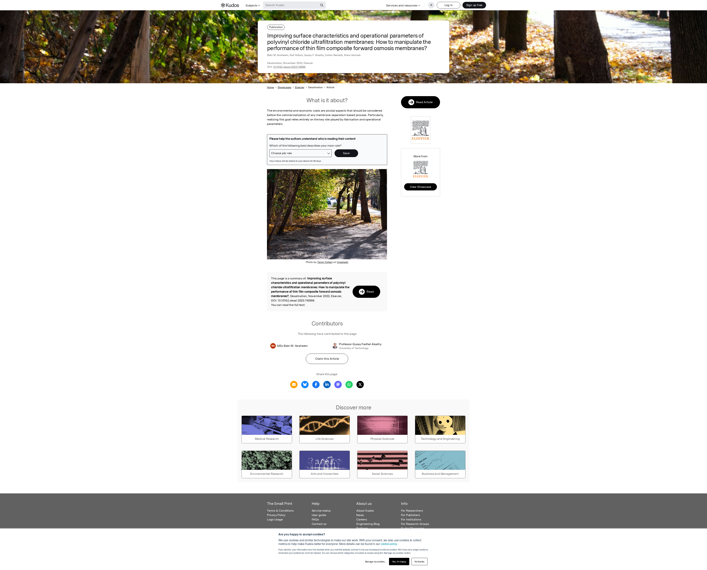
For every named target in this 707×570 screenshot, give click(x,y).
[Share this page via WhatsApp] (349, 384)
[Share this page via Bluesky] (304, 384)
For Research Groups (415, 524)
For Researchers (412, 510)
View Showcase (420, 187)
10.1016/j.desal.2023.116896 (289, 66)
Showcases (284, 87)
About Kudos (365, 510)
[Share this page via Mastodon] (338, 384)
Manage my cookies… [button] (376, 561)
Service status (321, 510)
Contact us (319, 524)
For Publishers (410, 515)
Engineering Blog (368, 524)
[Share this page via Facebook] (316, 384)
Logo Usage (275, 519)
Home (270, 87)
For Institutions (411, 519)
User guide (319, 515)
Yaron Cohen (325, 262)
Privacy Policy (276, 515)
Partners (362, 528)
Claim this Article (327, 358)
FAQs (315, 519)
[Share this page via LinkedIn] (327, 384)
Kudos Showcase (412, 528)
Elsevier (299, 87)
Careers (361, 519)
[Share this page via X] (360, 384)
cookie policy (389, 544)
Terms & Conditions (280, 510)
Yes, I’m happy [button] (399, 561)
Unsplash (342, 262)
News (360, 515)
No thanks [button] (419, 561)
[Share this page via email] (293, 384)
